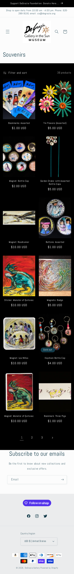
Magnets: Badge (55, 300)
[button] (7, 32)
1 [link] (22, 437)
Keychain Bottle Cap (55, 358)
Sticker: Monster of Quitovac (19, 300)
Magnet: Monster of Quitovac (19, 416)
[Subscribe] (62, 479)
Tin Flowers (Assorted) (55, 123)
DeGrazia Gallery (32, 568)
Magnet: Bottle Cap (19, 181)
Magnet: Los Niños (19, 358)
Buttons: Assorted (55, 242)
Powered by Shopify (49, 568)
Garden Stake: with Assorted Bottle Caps (55, 183)
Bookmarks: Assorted (19, 123)
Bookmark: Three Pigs (55, 416)
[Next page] (52, 438)
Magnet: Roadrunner (19, 242)
